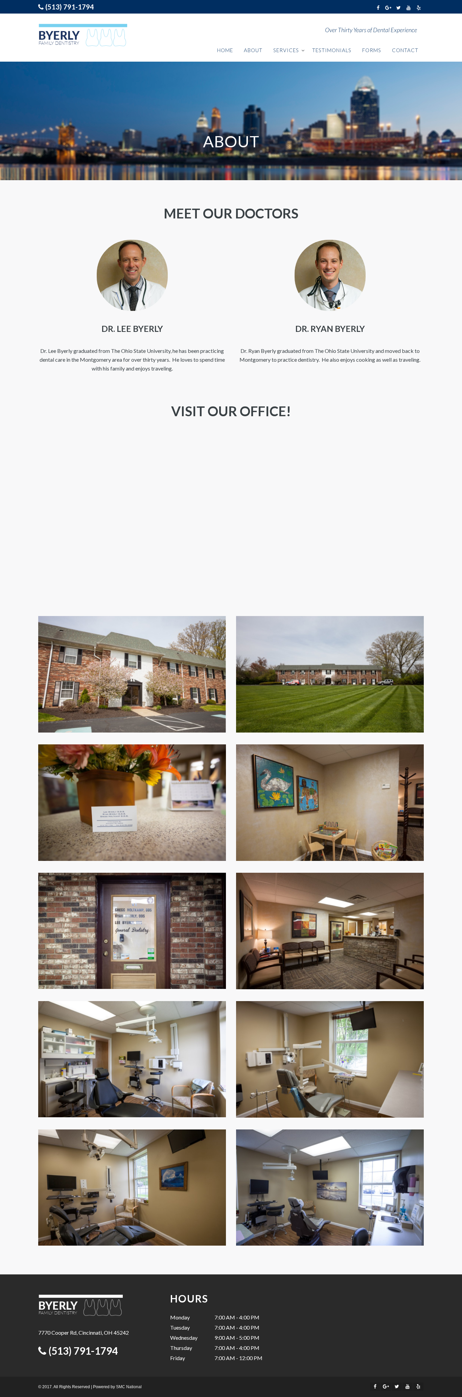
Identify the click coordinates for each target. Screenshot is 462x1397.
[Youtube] (408, 8)
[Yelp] (419, 8)
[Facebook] (378, 8)
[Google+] (388, 8)
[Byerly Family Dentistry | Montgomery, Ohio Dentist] (82, 35)
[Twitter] (398, 8)
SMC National (129, 1386)
